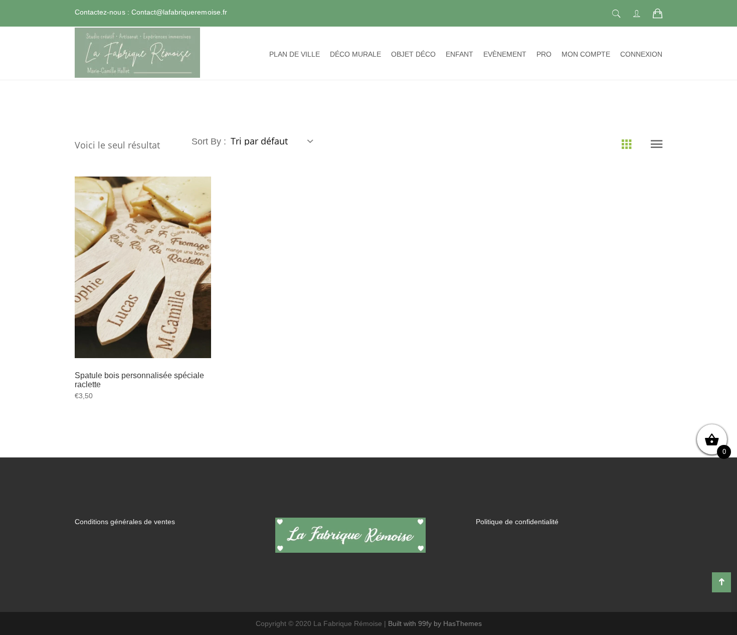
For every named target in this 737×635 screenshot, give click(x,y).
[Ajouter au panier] (130, 286)
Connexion (641, 54)
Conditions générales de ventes (125, 522)
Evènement (504, 54)
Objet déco (413, 54)
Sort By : (210, 141)
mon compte (586, 54)
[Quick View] (154, 286)
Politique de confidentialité (517, 522)
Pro (543, 54)
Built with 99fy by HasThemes (435, 623)
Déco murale (355, 54)
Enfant (459, 54)
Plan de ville (294, 54)
